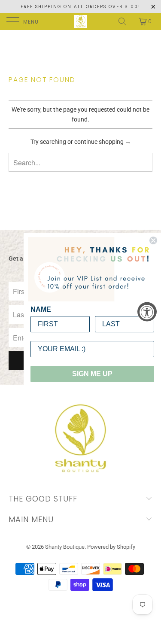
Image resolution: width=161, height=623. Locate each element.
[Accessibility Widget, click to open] (147, 311)
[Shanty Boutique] (80, 21)
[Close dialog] (153, 240)
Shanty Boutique (65, 547)
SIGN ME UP (92, 373)
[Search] (123, 21)
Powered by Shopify (111, 547)
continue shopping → (102, 141)
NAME (40, 309)
